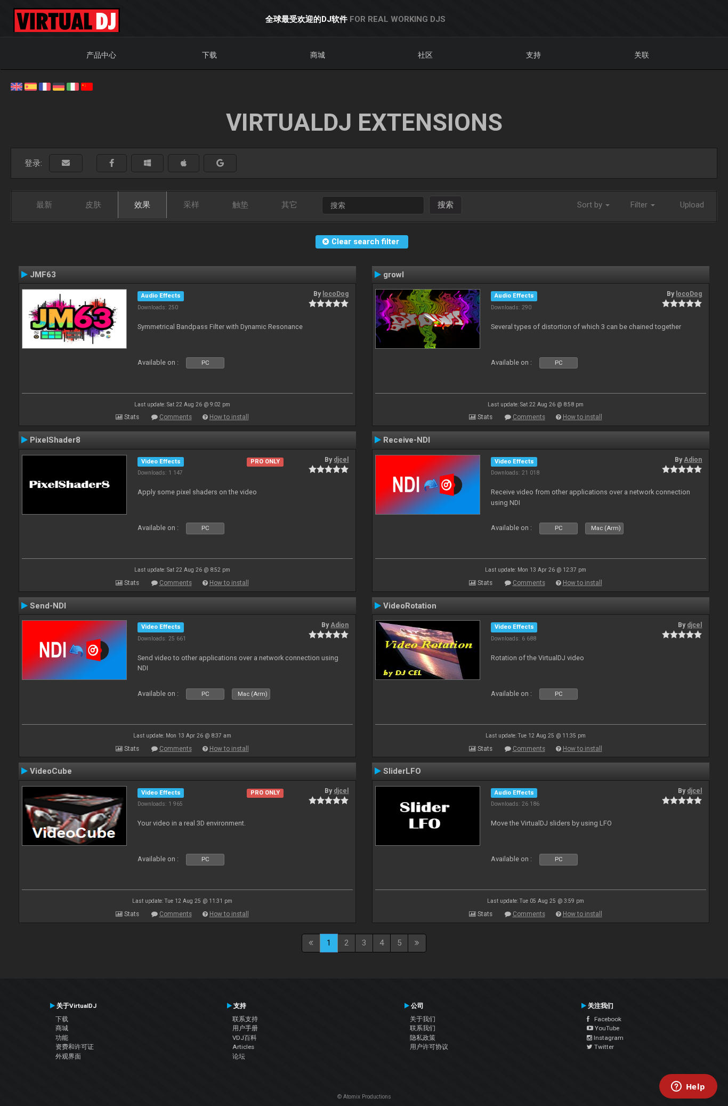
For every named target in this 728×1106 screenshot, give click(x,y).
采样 (191, 205)
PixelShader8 (55, 440)
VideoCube (51, 771)
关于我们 (422, 1019)
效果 (142, 205)
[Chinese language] (87, 86)
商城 (317, 55)
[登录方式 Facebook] (111, 163)
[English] (16, 86)
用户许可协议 (429, 1047)
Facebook (605, 1019)
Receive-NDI (406, 440)
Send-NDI (48, 606)
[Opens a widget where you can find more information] (688, 1087)
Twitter (603, 1047)
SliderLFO (402, 771)
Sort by (590, 205)
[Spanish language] (30, 86)
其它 (289, 205)
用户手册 (245, 1028)
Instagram (608, 1037)
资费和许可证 (74, 1047)
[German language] (58, 86)
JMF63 (43, 274)
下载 (209, 55)
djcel (341, 459)
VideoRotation (409, 606)
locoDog (335, 294)
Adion (693, 459)
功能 (61, 1037)
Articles (243, 1047)
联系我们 (422, 1028)
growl (393, 274)
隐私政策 (422, 1037)
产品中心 (101, 55)
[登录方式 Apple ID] (183, 163)
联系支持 (245, 1019)
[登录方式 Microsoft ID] (147, 163)
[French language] (45, 86)
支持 (533, 55)
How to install (229, 417)
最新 (44, 205)
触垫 (240, 205)
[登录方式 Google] (220, 163)
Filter (640, 205)
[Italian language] (72, 86)
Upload (692, 205)
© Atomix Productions (364, 1096)
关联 (641, 55)
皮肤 (93, 205)
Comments (175, 417)
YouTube (606, 1028)
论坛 (238, 1056)
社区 (425, 55)
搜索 (446, 205)
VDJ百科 (244, 1037)
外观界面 (68, 1056)
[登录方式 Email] (66, 163)
